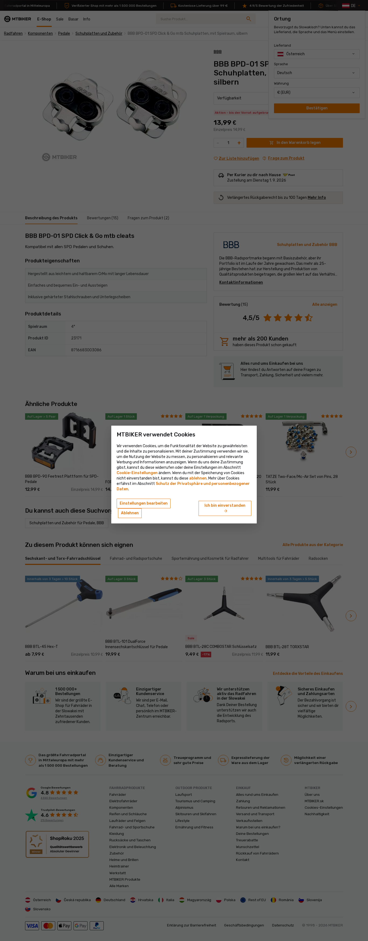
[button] (198, 478)
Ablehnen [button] (130, 513)
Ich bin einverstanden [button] (224, 508)
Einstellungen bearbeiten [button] (144, 503)
